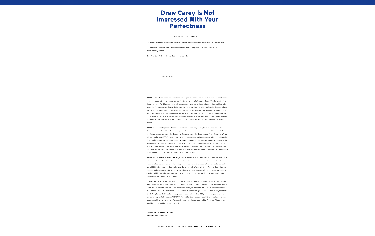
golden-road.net (182, 140)
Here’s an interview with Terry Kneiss (170, 158)
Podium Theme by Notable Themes (207, 227)
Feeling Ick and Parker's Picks (157, 216)
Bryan (200, 36)
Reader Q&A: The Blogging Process (159, 212)
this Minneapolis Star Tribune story (180, 128)
